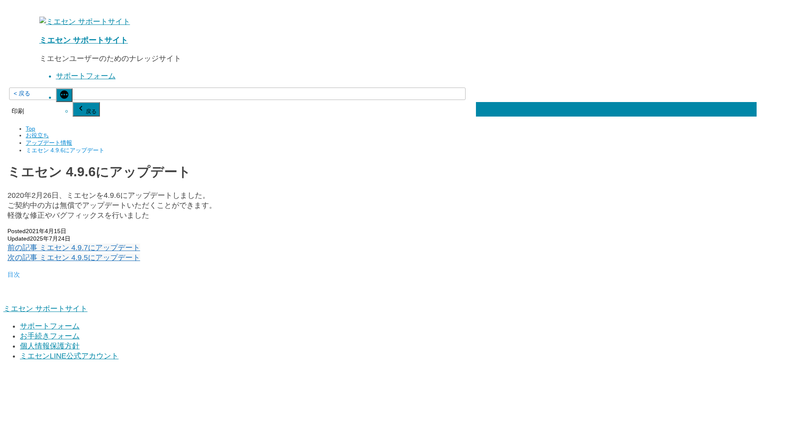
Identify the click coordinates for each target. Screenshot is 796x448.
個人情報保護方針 (50, 346)
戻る (91, 111)
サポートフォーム (86, 76)
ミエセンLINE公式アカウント (69, 356)
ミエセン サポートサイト (83, 40)
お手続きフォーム (50, 336)
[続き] (64, 95)
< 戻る (22, 93)
